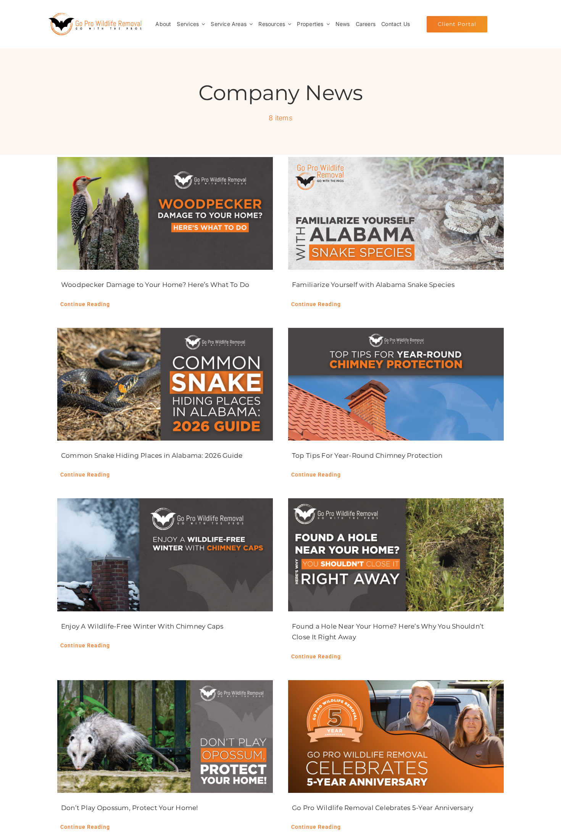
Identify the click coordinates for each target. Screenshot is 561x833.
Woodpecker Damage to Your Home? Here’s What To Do (155, 284)
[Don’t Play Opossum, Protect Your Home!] (165, 736)
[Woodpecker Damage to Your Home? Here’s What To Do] (165, 213)
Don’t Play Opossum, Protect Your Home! (129, 808)
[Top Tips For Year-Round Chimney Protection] (396, 384)
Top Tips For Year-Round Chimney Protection (367, 455)
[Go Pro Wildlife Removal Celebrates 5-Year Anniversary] (396, 736)
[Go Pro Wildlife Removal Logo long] (94, 16)
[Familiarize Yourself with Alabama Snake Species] (396, 213)
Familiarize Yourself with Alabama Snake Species (373, 284)
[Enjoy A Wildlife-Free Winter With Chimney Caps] (165, 554)
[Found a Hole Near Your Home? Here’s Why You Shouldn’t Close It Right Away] (396, 554)
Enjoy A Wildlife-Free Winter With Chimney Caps (142, 626)
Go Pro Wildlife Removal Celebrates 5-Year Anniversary (383, 808)
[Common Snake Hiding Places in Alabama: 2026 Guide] (165, 384)
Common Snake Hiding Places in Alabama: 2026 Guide (152, 455)
